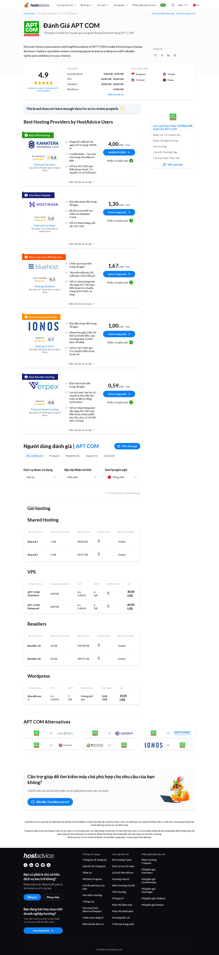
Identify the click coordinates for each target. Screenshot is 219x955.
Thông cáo (88, 901)
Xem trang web (117, 212)
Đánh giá (85, 5)
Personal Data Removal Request (92, 909)
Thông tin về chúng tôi (95, 859)
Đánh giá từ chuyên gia (166, 134)
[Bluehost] (44, 266)
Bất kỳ (30, 477)
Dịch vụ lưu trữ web (123, 866)
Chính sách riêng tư (93, 917)
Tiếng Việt (118, 477)
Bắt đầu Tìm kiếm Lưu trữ (52, 802)
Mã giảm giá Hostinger (148, 890)
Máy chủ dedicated (122, 911)
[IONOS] (44, 326)
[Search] (172, 5)
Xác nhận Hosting (92, 895)
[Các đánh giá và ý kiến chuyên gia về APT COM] (155, 55)
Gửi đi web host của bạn (94, 887)
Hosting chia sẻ (120, 878)
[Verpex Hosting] (44, 386)
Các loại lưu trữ (64, 5)
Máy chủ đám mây (122, 904)
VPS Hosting (119, 891)
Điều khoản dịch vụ (93, 923)
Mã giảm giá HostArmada (149, 880)
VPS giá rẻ (117, 898)
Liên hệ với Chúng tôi (94, 866)
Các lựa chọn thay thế (166, 157)
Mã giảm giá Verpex (153, 904)
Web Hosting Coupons (149, 861)
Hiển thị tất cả (115, 94)
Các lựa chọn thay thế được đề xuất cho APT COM (173, 127)
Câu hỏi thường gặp (165, 152)
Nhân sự (87, 872)
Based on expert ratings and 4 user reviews (43, 89)
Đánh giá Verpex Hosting (45, 409)
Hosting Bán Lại (121, 917)
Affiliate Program (92, 878)
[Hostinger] (44, 204)
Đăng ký (32, 897)
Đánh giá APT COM (71, 25)
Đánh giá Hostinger (44, 225)
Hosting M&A (41, 930)
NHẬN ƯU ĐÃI (117, 152)
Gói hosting (160, 146)
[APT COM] (32, 29)
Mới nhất (72, 477)
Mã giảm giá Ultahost (153, 898)
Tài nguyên (119, 5)
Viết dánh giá (129, 446)
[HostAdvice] (37, 5)
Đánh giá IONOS (45, 346)
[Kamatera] (44, 144)
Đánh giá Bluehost (45, 286)
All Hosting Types (122, 859)
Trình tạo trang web (123, 923)
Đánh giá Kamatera (44, 164)
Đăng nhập (53, 897)
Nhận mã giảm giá (119, 160)
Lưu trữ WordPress (123, 872)
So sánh (101, 5)
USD (183, 5)
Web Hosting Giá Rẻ (123, 885)
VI (198, 5)
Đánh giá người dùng (165, 140)
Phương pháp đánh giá (163, 13)
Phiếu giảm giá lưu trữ (148, 5)
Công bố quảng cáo (185, 13)
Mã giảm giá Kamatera (148, 871)
